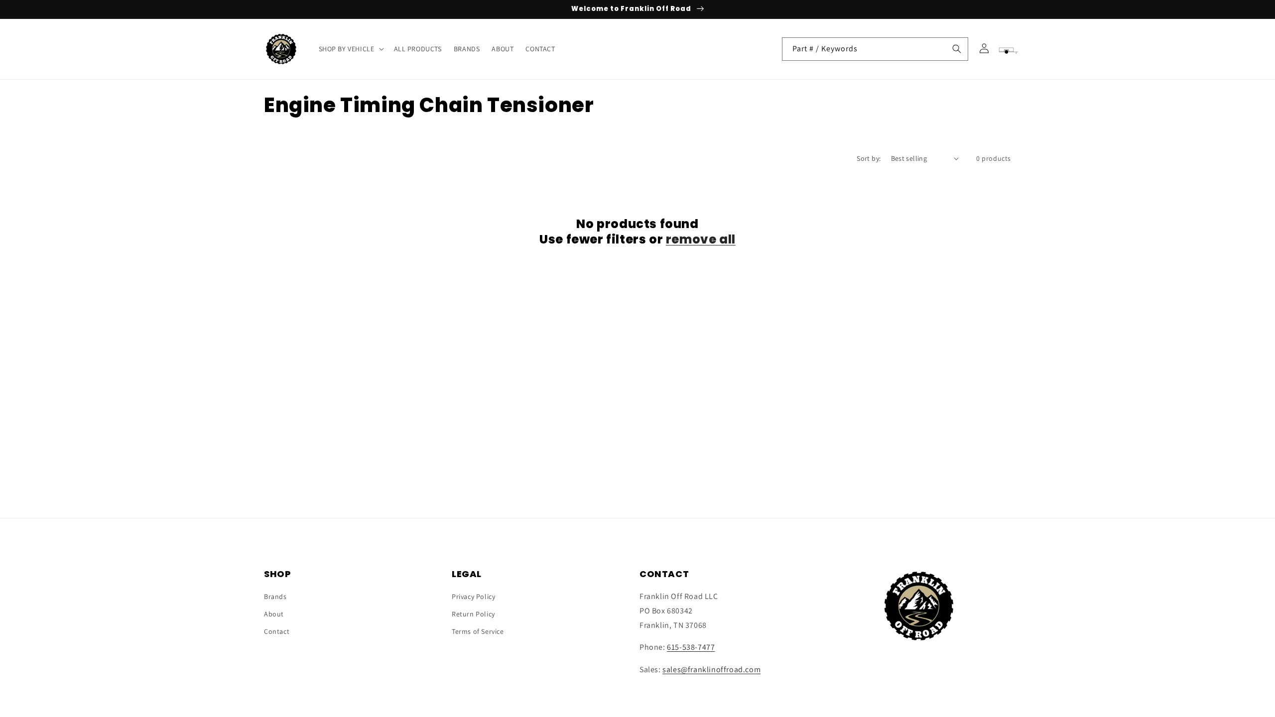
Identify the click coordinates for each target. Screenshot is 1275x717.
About (274, 613)
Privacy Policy (473, 596)
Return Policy (473, 613)
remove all (701, 239)
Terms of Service (478, 631)
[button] (350, 48)
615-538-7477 (691, 647)
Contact (276, 631)
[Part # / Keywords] (957, 49)
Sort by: (869, 158)
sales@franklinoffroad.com (711, 669)
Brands (275, 596)
